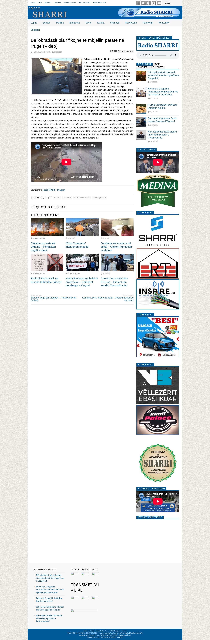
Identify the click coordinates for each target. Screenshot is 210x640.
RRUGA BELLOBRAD (82, 198)
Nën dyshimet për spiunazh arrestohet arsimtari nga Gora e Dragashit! (163, 75)
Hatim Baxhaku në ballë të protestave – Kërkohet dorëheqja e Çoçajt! (82, 282)
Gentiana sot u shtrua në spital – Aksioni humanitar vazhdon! (116, 247)
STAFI (40, 3)
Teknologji (148, 23)
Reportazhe (131, 23)
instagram (154, 3)
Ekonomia (74, 23)
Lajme (34, 23)
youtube (159, 3)
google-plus (148, 3)
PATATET (57, 198)
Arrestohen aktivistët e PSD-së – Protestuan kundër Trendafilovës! (114, 282)
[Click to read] (47, 227)
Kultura (100, 23)
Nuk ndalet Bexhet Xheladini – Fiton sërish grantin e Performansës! (163, 135)
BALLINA (33, 3)
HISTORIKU (48, 3)
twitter (143, 3)
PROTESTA (67, 198)
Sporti (88, 23)
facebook (138, 3)
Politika (60, 23)
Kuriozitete (164, 23)
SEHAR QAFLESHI (99, 198)
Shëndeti (114, 23)
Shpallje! (35, 30)
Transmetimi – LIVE (99, 3)
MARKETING (57, 3)
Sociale (46, 23)
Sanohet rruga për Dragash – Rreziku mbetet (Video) (53, 298)
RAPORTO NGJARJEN (70, 3)
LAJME (42, 52)
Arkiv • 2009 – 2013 (84, 3)
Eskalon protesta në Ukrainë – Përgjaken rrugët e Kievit (43, 247)
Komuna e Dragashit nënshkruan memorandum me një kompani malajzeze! (163, 91)
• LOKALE (36, 52)
